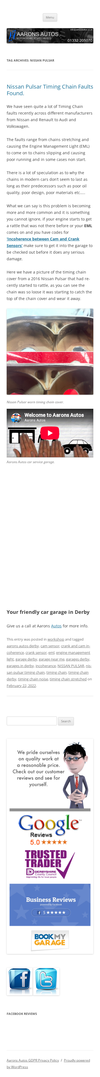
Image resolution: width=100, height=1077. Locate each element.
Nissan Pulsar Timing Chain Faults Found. (50, 90)
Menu (50, 17)
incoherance (46, 665)
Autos (56, 625)
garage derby (26, 659)
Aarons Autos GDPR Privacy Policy (33, 1060)
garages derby (77, 659)
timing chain (56, 672)
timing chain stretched (68, 679)
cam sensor (50, 645)
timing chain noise (33, 679)
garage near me (51, 659)
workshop (56, 639)
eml (51, 652)
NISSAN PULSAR (71, 665)
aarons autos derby (23, 645)
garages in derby (20, 665)
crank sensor (36, 652)
